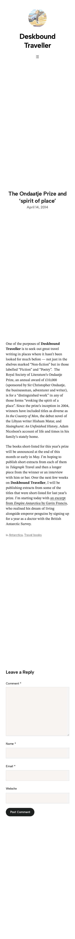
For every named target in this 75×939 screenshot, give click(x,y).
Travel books (33, 535)
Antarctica (16, 535)
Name (11, 743)
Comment (13, 683)
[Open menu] (37, 57)
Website (11, 788)
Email (10, 766)
